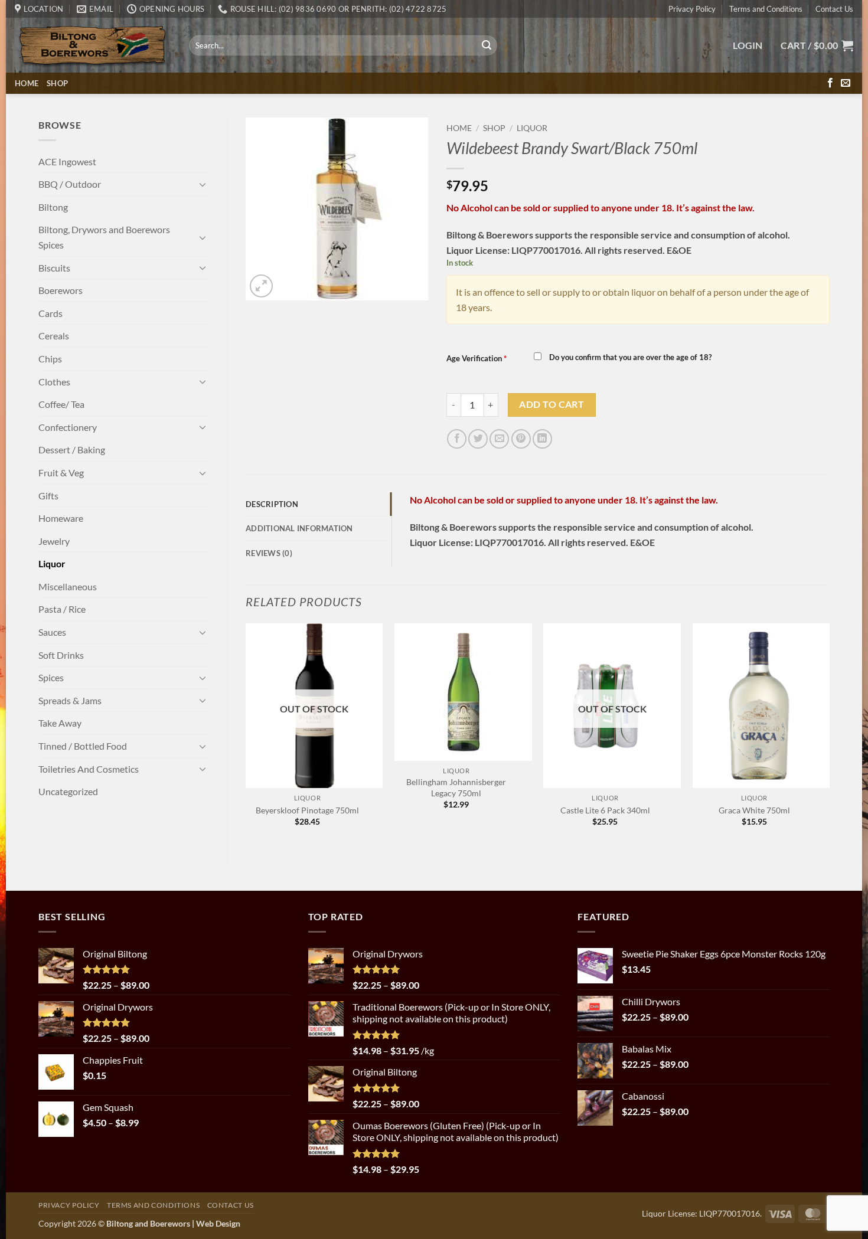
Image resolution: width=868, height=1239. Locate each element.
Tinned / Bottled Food (82, 745)
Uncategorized (68, 791)
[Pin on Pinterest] (521, 439)
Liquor (52, 563)
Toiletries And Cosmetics (88, 768)
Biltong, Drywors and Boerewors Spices (104, 237)
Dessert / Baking (71, 449)
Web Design (218, 1223)
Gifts (48, 495)
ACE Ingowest (67, 161)
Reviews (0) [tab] (269, 553)
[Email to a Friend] (499, 439)
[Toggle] (202, 184)
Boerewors (60, 290)
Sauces (52, 632)
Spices (51, 677)
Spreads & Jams (70, 700)
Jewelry (54, 541)
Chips (50, 358)
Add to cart (551, 404)
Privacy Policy (692, 9)
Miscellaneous (67, 586)
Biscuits (54, 267)
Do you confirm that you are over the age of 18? (629, 357)
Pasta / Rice (62, 608)
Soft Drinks (61, 655)
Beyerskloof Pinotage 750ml (307, 810)
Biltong (53, 207)
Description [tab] (272, 504)
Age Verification (476, 358)
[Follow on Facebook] (830, 83)
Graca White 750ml (754, 810)
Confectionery (67, 427)
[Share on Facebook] (456, 439)
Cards (50, 313)
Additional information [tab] (299, 528)
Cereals (53, 335)
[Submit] (487, 45)
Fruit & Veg (61, 472)
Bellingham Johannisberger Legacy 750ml (456, 787)
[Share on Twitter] (478, 439)
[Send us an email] (845, 83)
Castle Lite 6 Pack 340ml (605, 810)
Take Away (59, 722)
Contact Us (834, 9)
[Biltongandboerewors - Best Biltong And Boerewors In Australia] (93, 45)
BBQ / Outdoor (69, 183)
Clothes (54, 381)
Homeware (60, 518)
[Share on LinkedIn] (542, 439)
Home (26, 83)
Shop (57, 83)
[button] (748, 45)
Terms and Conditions (765, 9)
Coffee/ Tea (61, 404)
